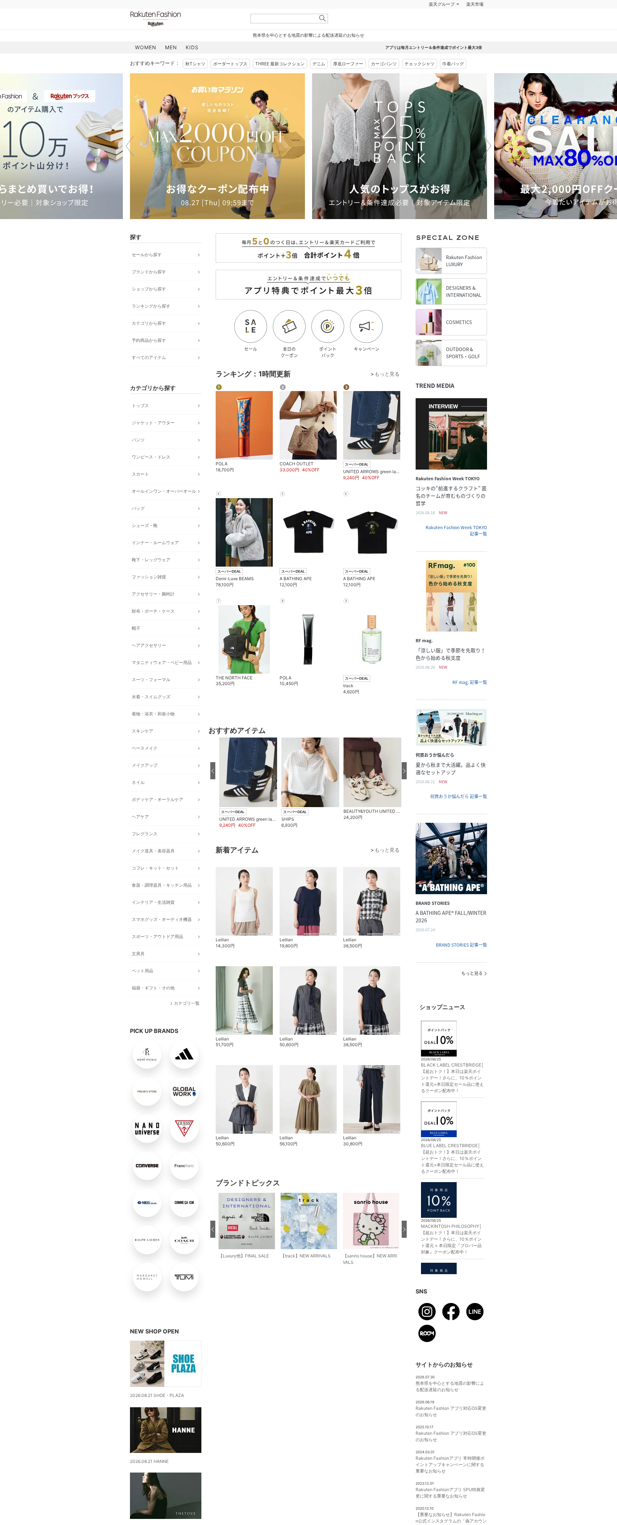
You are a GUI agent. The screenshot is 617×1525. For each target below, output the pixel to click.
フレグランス (144, 833)
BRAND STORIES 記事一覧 (461, 945)
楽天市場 (474, 4)
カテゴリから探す (149, 323)
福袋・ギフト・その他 (153, 988)
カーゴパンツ (384, 63)
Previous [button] (130, 146)
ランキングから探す (151, 306)
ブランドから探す (149, 271)
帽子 (136, 628)
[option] (218, 146)
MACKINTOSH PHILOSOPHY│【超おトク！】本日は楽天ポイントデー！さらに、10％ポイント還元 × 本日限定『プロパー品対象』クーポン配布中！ (451, 1239)
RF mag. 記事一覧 (469, 682)
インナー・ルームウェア (155, 542)
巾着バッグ (453, 63)
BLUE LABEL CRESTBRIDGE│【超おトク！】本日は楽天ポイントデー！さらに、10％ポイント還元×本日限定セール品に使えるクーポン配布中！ (452, 1158)
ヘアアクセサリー (149, 645)
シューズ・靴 (144, 525)
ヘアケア (140, 816)
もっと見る (472, 973)
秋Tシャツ (195, 63)
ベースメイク (144, 748)
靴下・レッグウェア (151, 559)
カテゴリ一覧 (187, 1003)
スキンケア (142, 731)
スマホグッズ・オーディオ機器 (162, 919)
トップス (140, 405)
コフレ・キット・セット (155, 868)
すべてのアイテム (149, 357)
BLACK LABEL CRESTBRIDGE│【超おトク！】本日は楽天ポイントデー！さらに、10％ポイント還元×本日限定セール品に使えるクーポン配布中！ (452, 1077)
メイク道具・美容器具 (153, 850)
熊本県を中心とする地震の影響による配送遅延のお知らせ (308, 35)
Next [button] (487, 146)
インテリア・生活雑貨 (153, 902)
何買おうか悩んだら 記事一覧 (458, 796)
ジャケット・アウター (153, 422)
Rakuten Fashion (185, 19)
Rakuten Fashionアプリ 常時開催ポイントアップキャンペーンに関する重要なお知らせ (450, 1464)
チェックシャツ (420, 63)
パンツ (138, 439)
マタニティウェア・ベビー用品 (162, 662)
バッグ (138, 508)
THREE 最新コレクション (280, 63)
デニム (318, 63)
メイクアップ (144, 765)
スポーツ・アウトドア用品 (157, 936)
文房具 (138, 953)
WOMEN (145, 47)
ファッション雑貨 (149, 576)
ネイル (138, 782)
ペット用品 (142, 970)
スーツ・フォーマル (151, 679)
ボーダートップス (230, 63)
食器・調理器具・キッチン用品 (162, 885)
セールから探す (147, 254)
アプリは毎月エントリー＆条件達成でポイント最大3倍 (433, 47)
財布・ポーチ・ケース (153, 611)
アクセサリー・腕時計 (153, 594)
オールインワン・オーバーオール (164, 491)
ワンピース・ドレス (151, 457)
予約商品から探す (149, 340)
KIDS (192, 47)
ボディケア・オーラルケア (157, 799)
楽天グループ (442, 4)
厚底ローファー (348, 63)
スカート (140, 474)
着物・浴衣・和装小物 (153, 713)
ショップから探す (149, 289)
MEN (171, 47)
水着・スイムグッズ (151, 696)
